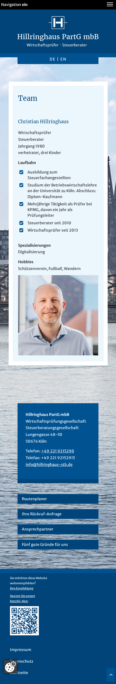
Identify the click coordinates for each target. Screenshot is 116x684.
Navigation (14, 4)
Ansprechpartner (37, 529)
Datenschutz (21, 661)
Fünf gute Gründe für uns (45, 544)
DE (53, 59)
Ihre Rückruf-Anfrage (42, 514)
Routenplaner (34, 498)
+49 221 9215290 (57, 451)
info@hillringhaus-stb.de (49, 464)
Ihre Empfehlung (21, 588)
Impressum (20, 649)
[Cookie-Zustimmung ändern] (10, 666)
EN (63, 59)
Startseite (19, 672)
